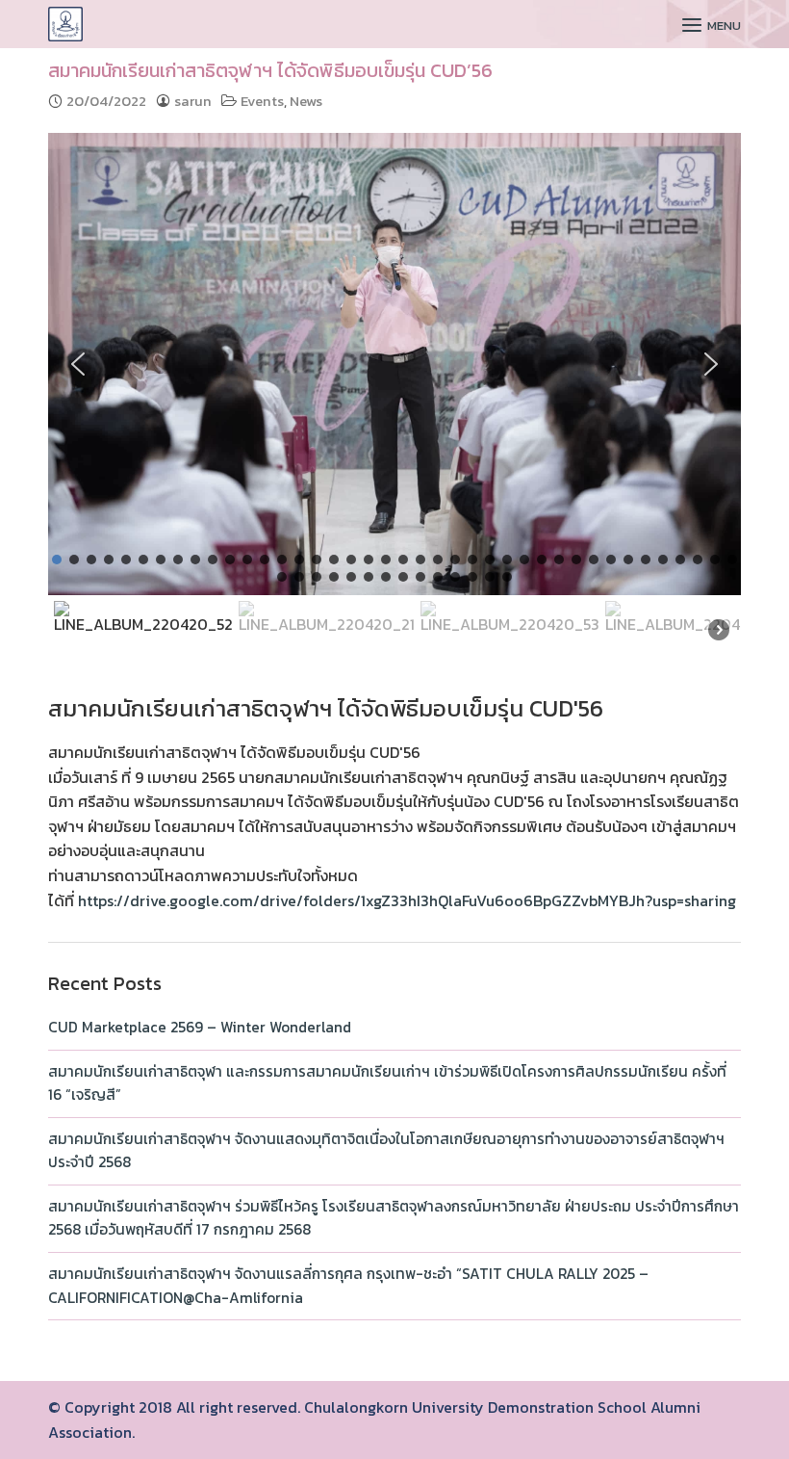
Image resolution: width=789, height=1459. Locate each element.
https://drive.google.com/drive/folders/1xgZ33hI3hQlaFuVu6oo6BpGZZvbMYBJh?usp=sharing (407, 900)
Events (262, 101)
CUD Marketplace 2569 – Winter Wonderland (199, 1027)
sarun (193, 101)
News (306, 101)
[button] (78, 364)
